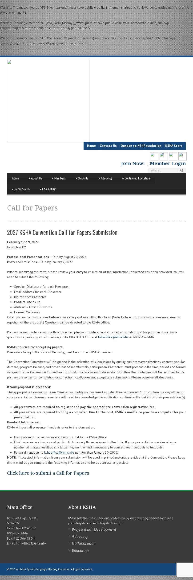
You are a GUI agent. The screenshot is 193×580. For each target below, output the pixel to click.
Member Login (168, 163)
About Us (35, 178)
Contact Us (108, 146)
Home (91, 146)
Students (82, 178)
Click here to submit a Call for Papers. (49, 473)
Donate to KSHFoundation (141, 146)
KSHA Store (173, 146)
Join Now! (135, 163)
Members (59, 178)
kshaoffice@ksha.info (113, 337)
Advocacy (105, 178)
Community (48, 189)
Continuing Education (136, 178)
